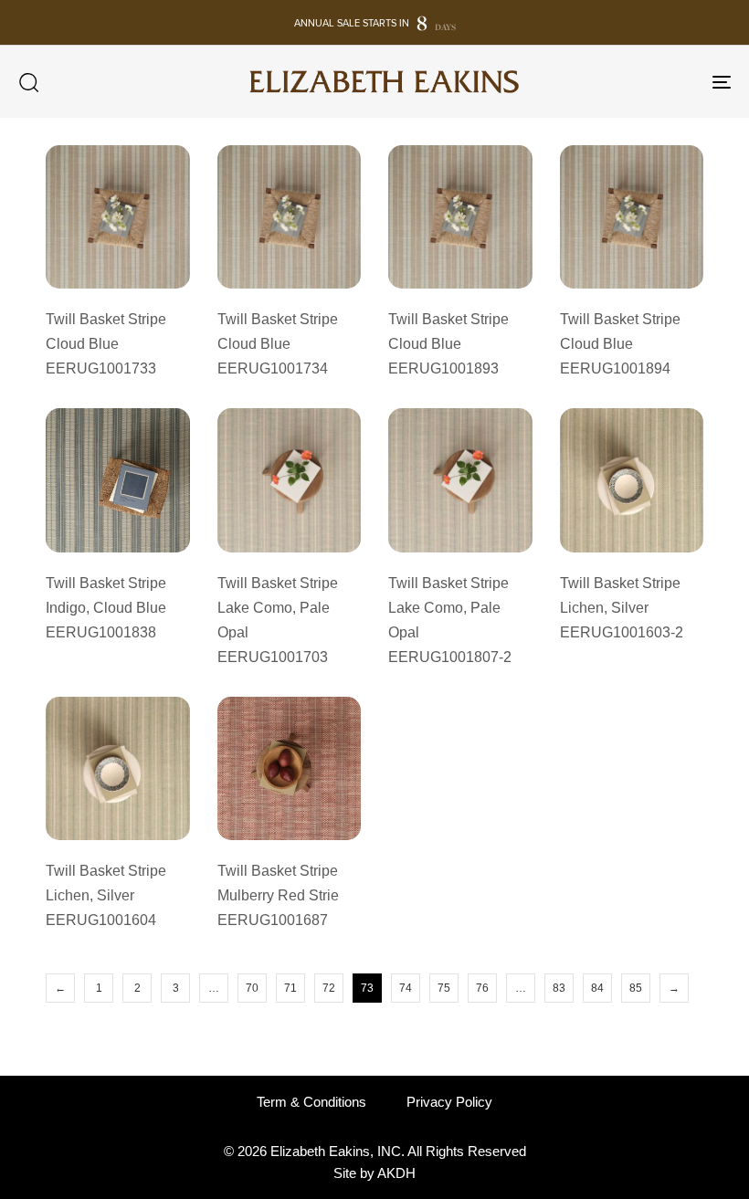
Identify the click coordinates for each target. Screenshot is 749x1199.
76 (482, 988)
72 (328, 988)
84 (597, 988)
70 (252, 988)
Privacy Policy (449, 1102)
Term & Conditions (311, 1102)
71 (290, 988)
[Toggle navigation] (612, 82)
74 (405, 988)
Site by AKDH (374, 1173)
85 (635, 988)
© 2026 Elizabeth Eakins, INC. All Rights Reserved (375, 1151)
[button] (28, 82)
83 (559, 988)
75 (444, 988)
